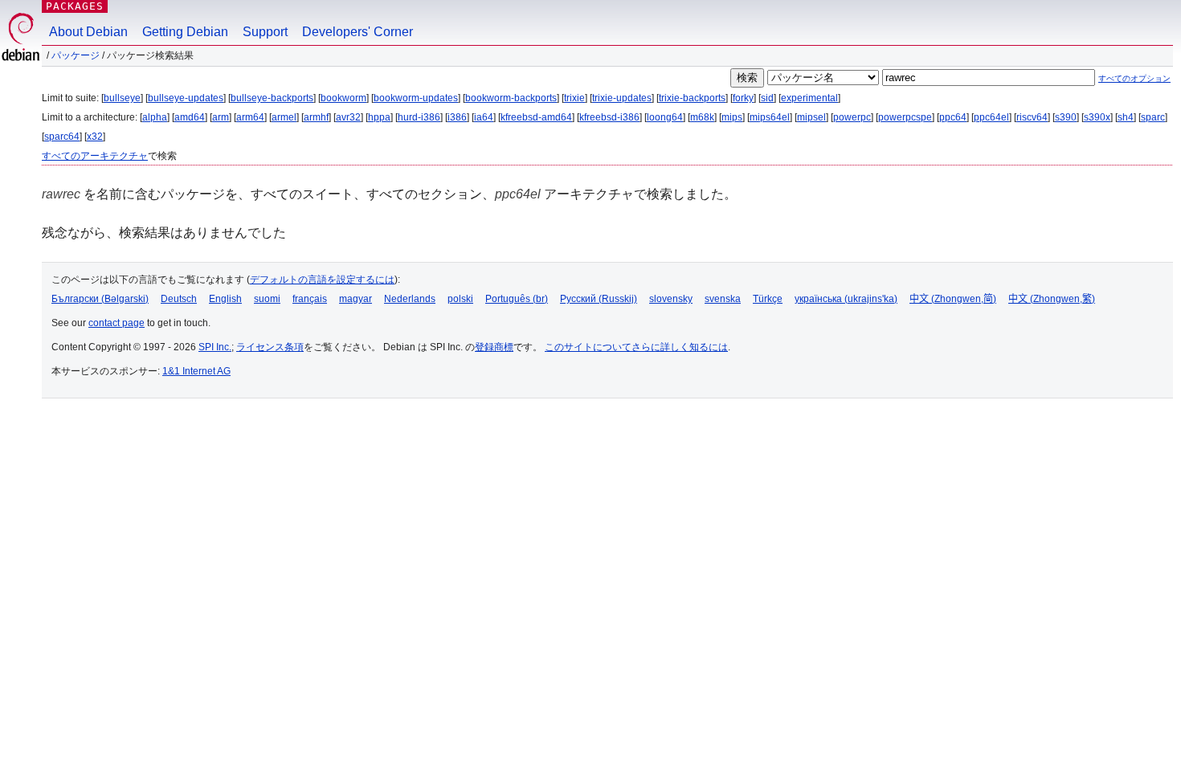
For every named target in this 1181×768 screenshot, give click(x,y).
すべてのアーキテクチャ (95, 155)
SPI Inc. (214, 347)
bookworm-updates (416, 98)
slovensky (671, 298)
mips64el (770, 117)
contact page (116, 323)
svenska (723, 298)
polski (460, 298)
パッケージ (75, 55)
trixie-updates (622, 98)
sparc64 (62, 136)
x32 (95, 136)
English (225, 298)
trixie (574, 98)
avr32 (348, 117)
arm (220, 117)
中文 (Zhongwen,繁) (1051, 298)
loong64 (665, 117)
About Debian (88, 32)
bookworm (343, 98)
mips (731, 117)
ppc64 (952, 117)
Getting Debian (185, 32)
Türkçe (768, 298)
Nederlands (409, 298)
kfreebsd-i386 (609, 117)
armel (284, 117)
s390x (1097, 117)
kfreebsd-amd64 (536, 117)
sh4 (1126, 117)
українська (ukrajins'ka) (846, 298)
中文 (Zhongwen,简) (952, 298)
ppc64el (991, 117)
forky (743, 98)
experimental (809, 98)
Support (265, 32)
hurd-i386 (419, 117)
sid (767, 98)
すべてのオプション (1134, 78)
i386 (457, 117)
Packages (75, 6)
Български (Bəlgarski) (100, 298)
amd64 (189, 117)
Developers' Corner (357, 32)
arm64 (250, 117)
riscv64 (1032, 117)
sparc (1153, 117)
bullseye (122, 98)
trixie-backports (692, 98)
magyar (355, 298)
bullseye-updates (185, 98)
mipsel (811, 117)
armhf (316, 117)
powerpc (852, 117)
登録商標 (494, 347)
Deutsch (179, 298)
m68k (702, 117)
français (309, 298)
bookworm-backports (511, 98)
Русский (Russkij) (598, 298)
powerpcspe (905, 117)
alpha (154, 117)
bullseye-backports (272, 98)
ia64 (483, 117)
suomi (267, 298)
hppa (379, 117)
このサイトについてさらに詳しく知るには (636, 347)
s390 (1066, 117)
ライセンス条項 (270, 347)
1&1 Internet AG (196, 371)
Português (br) (516, 298)
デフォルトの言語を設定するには (322, 279)
